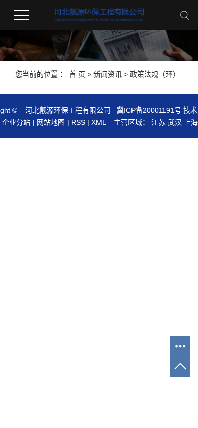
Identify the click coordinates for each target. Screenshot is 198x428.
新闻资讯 (107, 74)
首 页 (77, 74)
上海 (191, 122)
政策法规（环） (155, 74)
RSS (78, 122)
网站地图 (51, 122)
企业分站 (16, 122)
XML (98, 122)
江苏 (158, 122)
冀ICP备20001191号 (149, 110)
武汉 (175, 122)
